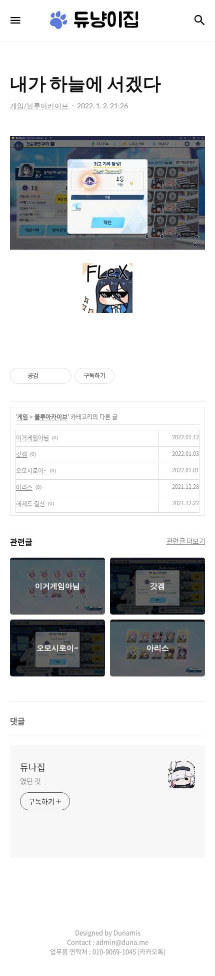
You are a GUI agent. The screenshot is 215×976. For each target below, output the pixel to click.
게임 (22, 416)
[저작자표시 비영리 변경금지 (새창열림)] (128, 376)
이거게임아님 (32, 437)
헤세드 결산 (30, 503)
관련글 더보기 (186, 541)
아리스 (24, 487)
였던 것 (30, 781)
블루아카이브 (51, 416)
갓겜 (21, 454)
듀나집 (33, 767)
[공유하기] (48, 375)
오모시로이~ (31, 470)
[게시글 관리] (60, 375)
